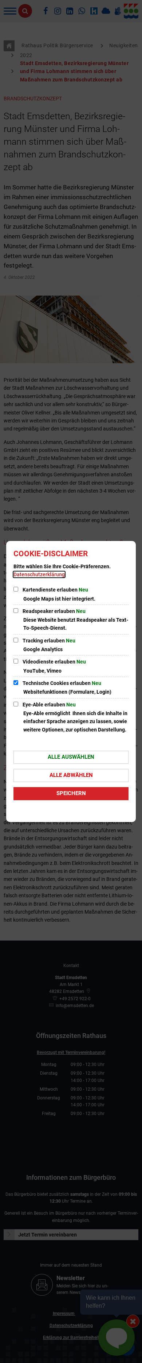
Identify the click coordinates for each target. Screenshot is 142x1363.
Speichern (71, 793)
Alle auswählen (71, 757)
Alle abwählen (71, 775)
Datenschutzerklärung (39, 574)
